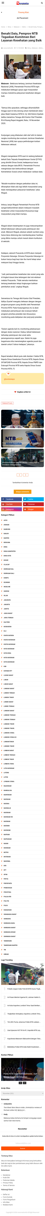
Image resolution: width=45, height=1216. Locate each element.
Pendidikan (8, 888)
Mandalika (8, 790)
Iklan (6, 595)
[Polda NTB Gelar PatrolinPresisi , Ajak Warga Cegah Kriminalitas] (22, 1079)
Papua (6, 879)
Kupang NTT (8, 671)
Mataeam (7, 799)
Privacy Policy (8, 1183)
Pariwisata (8, 883)
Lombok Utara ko (10, 737)
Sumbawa (7, 919)
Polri (6, 905)
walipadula (8, 1104)
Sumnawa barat (9, 936)
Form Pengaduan (9, 1200)
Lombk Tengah (9, 706)
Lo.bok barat (8, 675)
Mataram (35, 48)
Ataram (6, 525)
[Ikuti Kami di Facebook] (11, 499)
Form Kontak (7, 1197)
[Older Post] (25, 474)
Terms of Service (9, 1185)
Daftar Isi (6, 1194)
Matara (6, 803)
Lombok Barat (9, 711)
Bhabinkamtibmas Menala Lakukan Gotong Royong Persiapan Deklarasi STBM (20, 464)
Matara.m (7, 808)
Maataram (7, 786)
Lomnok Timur (9, 746)
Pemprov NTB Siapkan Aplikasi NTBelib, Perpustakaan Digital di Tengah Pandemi (21, 444)
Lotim (6, 777)
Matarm (7, 826)
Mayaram (7, 848)
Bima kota (7, 556)
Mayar (6, 843)
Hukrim (6, 591)
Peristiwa (7, 892)
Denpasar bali (9, 573)
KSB (5, 666)
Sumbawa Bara (9, 923)
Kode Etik (6, 1177)
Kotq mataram (9, 662)
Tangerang (8, 941)
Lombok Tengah (9, 719)
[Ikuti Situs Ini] (33, 509)
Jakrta (6, 609)
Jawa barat (8, 613)
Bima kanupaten (9, 551)
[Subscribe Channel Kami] (11, 504)
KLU (5, 631)
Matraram (8, 839)
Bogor (6, 560)
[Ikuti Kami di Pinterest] (33, 504)
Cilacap (7, 564)
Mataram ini (8, 817)
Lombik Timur (9, 697)
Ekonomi (7, 582)
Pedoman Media (9, 1180)
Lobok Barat (8, 684)
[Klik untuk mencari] (42, 3)
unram (6, 954)
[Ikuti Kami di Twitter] (33, 499)
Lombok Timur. (9, 728)
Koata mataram (9, 640)
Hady (6, 1114)
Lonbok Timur (9, 759)
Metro (41, 48)
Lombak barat (9, 688)
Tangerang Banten (10, 945)
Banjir (6, 533)
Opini (5, 874)
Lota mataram (9, 768)
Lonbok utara (9, 764)
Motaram (7, 857)
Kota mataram (9, 657)
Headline (7, 587)
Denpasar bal (9, 569)
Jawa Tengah (8, 617)
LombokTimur (9, 741)
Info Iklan (6, 1202)
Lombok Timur (9, 724)
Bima (29, 48)
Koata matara (9, 635)
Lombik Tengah (9, 693)
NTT (5, 870)
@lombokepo (9, 379)
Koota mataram (9, 644)
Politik (6, 901)
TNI (5, 950)
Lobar (6, 680)
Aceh (5, 520)
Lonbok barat (9, 750)
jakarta (7, 604)
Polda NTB (7, 896)
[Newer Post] (19, 474)
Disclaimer (6, 1175)
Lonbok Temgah (9, 755)
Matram (7, 834)
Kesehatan (7, 626)
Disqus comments (22, 492)
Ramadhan (7, 910)
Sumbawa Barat (9, 927)
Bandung (7, 529)
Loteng (6, 772)
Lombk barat (8, 702)
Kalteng (7, 622)
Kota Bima (7, 653)
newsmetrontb (22, 1212)
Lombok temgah (9, 715)
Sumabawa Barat (10, 914)
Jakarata (7, 600)
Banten (6, 538)
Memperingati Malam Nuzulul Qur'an (15, 426)
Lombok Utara (9, 733)
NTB (5, 865)
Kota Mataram (9, 649)
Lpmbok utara (9, 781)
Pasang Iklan (23, 12)
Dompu (6, 578)
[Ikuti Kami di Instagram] (11, 509)
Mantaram (8, 795)
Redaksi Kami (8, 1205)
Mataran (7, 821)
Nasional (7, 861)
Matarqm (7, 830)
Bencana (7, 542)
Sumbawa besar (9, 932)
